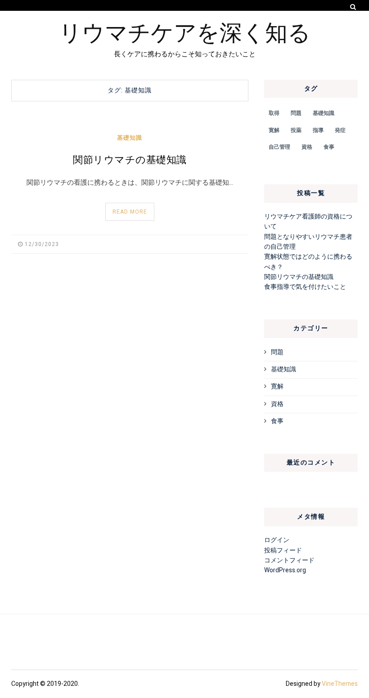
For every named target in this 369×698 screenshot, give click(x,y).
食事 (329, 147)
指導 (318, 130)
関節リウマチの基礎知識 (130, 160)
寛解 (274, 130)
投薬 (296, 130)
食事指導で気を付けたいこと (305, 287)
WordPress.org (285, 570)
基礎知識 (129, 137)
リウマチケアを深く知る (184, 31)
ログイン (276, 540)
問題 (296, 113)
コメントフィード (289, 560)
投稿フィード (283, 550)
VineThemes (340, 684)
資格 (307, 147)
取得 (274, 113)
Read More (129, 212)
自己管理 (279, 147)
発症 (340, 130)
